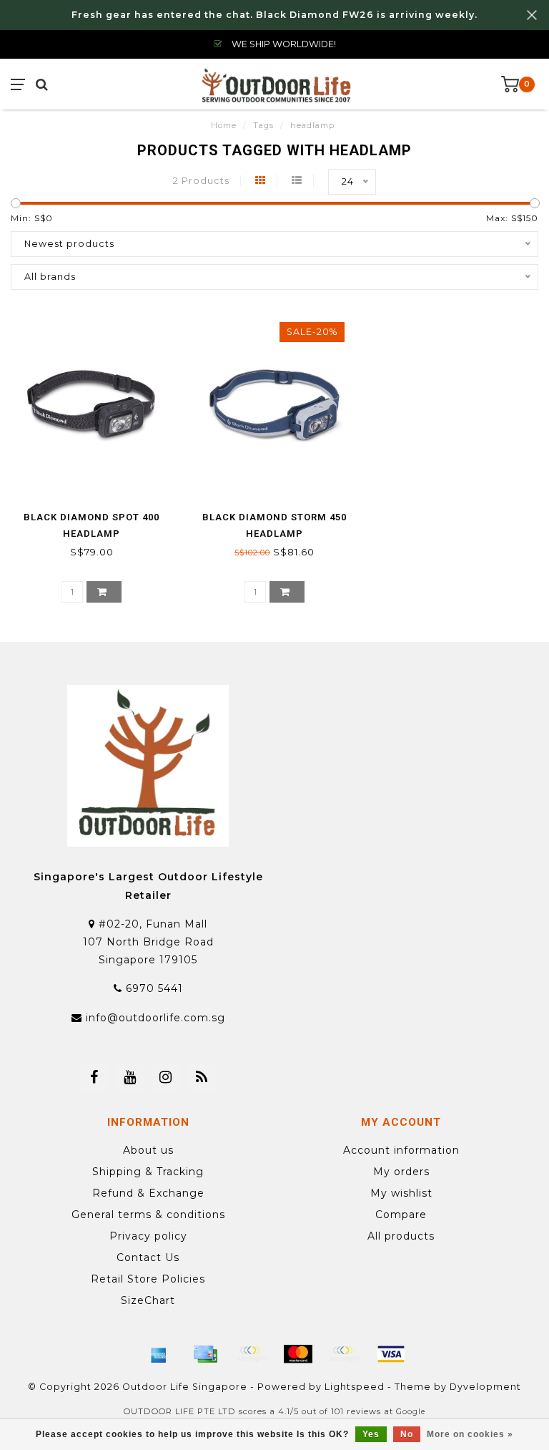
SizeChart (148, 1300)
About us (148, 1150)
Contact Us (148, 1257)
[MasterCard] (298, 1354)
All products (401, 1236)
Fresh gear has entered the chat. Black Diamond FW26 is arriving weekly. (274, 14)
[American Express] (159, 1354)
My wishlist (401, 1193)
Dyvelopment (485, 1386)
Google (410, 1411)
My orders (401, 1171)
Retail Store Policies (148, 1279)
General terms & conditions (148, 1214)
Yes (371, 1434)
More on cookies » (470, 1434)
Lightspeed (355, 1386)
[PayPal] (344, 1354)
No (406, 1434)
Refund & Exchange (148, 1193)
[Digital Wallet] (251, 1354)
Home (224, 125)
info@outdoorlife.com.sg (155, 1017)
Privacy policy (148, 1236)
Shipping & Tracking (148, 1171)
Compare (401, 1214)
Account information (401, 1150)
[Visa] (391, 1354)
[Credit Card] (205, 1354)
